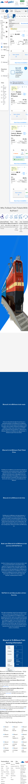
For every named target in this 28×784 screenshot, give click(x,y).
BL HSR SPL (15, 35)
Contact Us (13, 766)
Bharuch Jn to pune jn (5, 743)
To (10, 9)
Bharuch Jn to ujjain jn (15, 749)
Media (12, 779)
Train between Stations (3, 781)
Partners (13, 770)
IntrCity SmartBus (22, 2)
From (3, 9)
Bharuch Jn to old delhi (15, 743)
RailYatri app (5, 686)
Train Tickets (16, 2)
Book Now (18, 157)
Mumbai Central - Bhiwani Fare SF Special (16, 133)
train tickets (8, 693)
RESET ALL (10, 17)
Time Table (23, 35)
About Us (13, 764)
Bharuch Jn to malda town (6, 749)
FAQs (12, 768)
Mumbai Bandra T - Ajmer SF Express (16, 94)
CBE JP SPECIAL (15, 173)
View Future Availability (20, 122)
